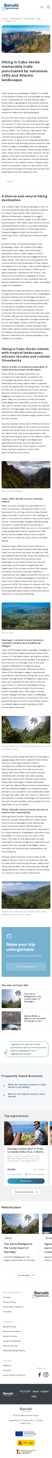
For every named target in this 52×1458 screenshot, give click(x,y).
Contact (7, 1297)
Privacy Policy (9, 1302)
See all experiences (26, 966)
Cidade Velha (8, 759)
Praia (39, 19)
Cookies (39, 1420)
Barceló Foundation (12, 1331)
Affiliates (7, 1365)
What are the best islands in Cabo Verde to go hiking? (27, 1085)
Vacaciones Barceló (12, 1341)
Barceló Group (9, 1326)
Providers (7, 1311)
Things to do (10, 21)
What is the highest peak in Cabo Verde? (26, 1095)
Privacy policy (28, 1420)
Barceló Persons (10, 1346)
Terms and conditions (13, 1307)
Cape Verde (29, 19)
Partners (7, 1370)
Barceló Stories (10, 1336)
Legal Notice (14, 1420)
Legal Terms (26, 1423)
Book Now (26, 1181)
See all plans (24, 1275)
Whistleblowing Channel (14, 1350)
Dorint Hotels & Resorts (14, 1375)
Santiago (33, 650)
